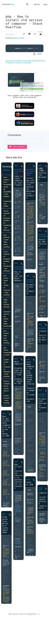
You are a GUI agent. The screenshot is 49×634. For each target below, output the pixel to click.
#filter (28, 175)
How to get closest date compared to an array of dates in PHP (6, 426)
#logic (16, 173)
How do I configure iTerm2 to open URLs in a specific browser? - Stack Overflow (7, 392)
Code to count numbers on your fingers (18, 180)
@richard (16, 38)
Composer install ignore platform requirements (42, 500)
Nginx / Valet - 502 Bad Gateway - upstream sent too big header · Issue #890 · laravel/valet (8, 313)
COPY (37, 54)
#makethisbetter (19, 269)
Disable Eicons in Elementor (30, 289)
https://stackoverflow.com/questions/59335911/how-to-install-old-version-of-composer (25, 62)
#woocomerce (43, 236)
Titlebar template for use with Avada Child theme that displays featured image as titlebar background (30, 381)
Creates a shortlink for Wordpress (42, 336)
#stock (32, 171)
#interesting (18, 169)
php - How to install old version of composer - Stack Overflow (7, 285)
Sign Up (37, 4)
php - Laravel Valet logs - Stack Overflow (7, 337)
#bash (41, 488)
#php (22, 38)
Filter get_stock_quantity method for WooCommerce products (30, 188)
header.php (29, 483)
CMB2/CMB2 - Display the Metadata (42, 173)
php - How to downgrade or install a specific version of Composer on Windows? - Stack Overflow (7, 362)
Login (45, 4)
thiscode (8, 4)
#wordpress (30, 169)
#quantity (29, 173)
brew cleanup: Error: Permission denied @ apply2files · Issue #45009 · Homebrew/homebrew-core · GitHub (8, 191)
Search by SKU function (42, 242)
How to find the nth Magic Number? (18, 276)
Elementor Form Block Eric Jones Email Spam (5, 524)
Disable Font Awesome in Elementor (42, 404)
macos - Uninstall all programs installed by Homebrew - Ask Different (7, 220)
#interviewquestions (20, 171)
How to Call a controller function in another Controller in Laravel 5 (18, 476)
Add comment (17, 147)
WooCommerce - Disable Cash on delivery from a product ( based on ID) (18, 372)
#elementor (30, 282)
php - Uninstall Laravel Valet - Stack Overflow (7, 241)
